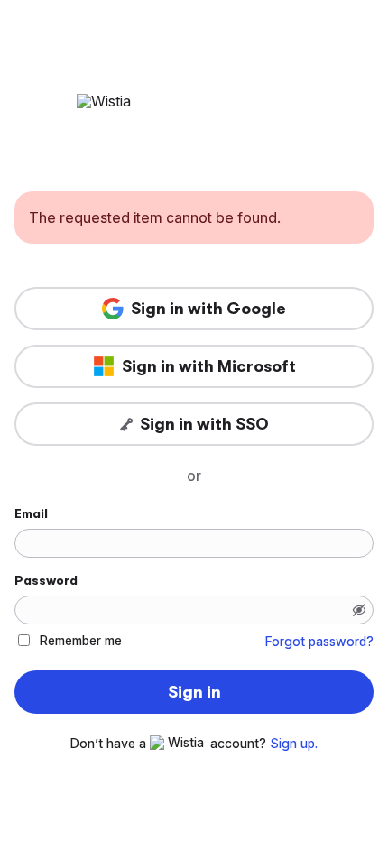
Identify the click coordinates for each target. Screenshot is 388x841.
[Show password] (359, 610)
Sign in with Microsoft (209, 366)
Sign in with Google (208, 309)
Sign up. (294, 743)
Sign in (194, 692)
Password (46, 580)
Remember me (81, 640)
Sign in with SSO (204, 424)
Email (31, 513)
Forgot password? (319, 641)
